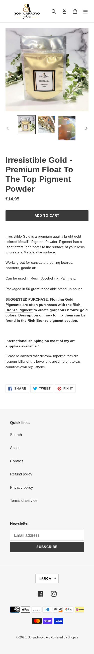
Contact (16, 461)
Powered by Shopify (64, 637)
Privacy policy (21, 487)
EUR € (45, 578)
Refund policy (21, 474)
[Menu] (85, 11)
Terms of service (23, 500)
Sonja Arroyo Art (39, 637)
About (15, 448)
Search (16, 434)
